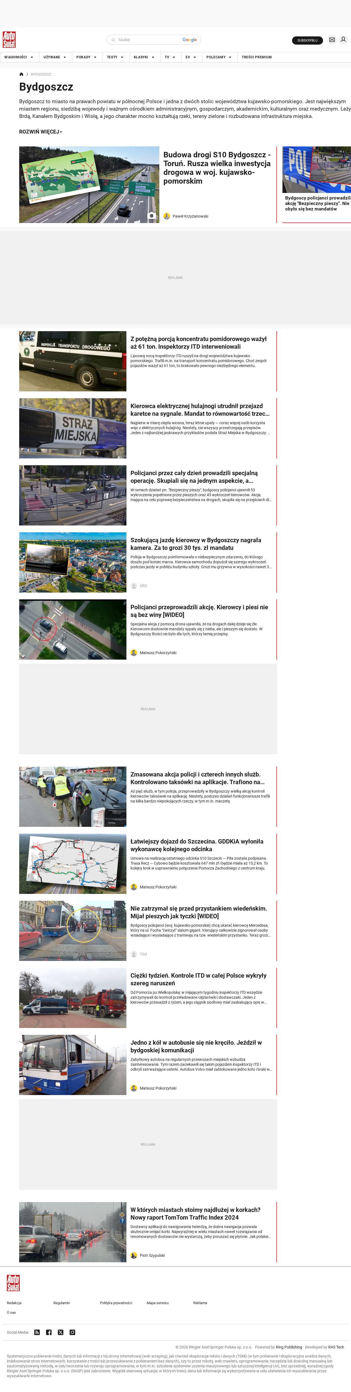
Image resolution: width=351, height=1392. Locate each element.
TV (167, 57)
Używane (52, 57)
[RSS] (37, 1332)
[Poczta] (332, 40)
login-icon (343, 40)
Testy (112, 57)
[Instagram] (72, 1332)
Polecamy (215, 57)
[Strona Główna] (9, 39)
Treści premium (257, 57)
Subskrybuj (308, 40)
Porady (83, 57)
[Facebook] (49, 1332)
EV (188, 57)
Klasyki (141, 57)
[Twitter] (60, 1332)
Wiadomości (15, 57)
